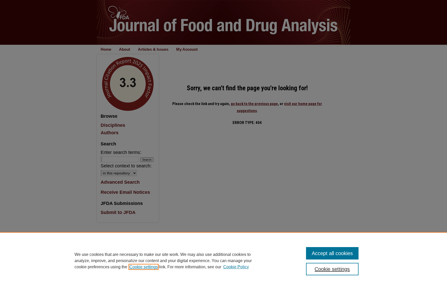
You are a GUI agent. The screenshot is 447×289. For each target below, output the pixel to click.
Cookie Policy (236, 267)
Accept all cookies (332, 253)
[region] (223, 260)
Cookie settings (143, 267)
